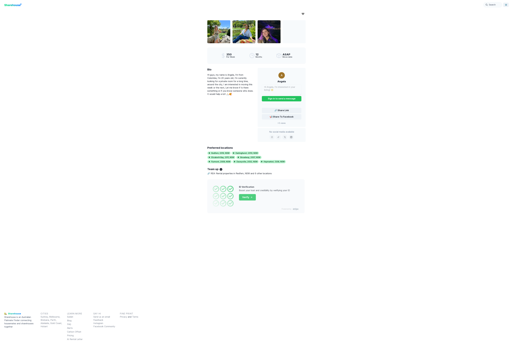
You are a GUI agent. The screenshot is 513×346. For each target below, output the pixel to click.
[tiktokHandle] (278, 137)
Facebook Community (104, 326)
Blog (69, 320)
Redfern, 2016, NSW (220, 153)
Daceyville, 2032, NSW (247, 161)
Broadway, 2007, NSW (250, 157)
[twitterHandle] (284, 137)
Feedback (98, 320)
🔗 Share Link (281, 110)
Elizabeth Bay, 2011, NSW (222, 157)
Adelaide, (45, 323)
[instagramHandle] (272, 137)
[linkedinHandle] (291, 137)
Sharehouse (10, 317)
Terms (135, 316)
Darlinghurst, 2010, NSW (247, 153)
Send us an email (101, 316)
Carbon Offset (74, 331)
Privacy (123, 316)
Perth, (53, 320)
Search (492, 4)
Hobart (44, 326)
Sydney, (45, 316)
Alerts (70, 328)
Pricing (70, 335)
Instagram (98, 323)
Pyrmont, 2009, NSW (220, 161)
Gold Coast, (56, 323)
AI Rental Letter (75, 339)
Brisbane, (45, 320)
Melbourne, (54, 316)
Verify (245, 197)
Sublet (70, 316)
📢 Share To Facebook (282, 116)
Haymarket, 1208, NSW (274, 161)
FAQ (69, 324)
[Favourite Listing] (303, 14)
